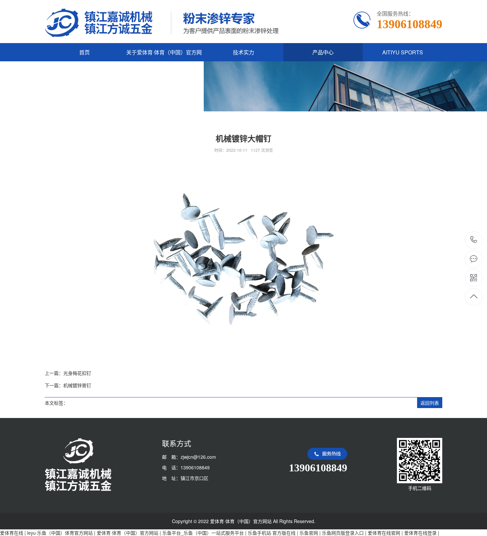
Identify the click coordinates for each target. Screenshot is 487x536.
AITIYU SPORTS (402, 52)
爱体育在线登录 (420, 532)
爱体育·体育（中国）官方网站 (127, 532)
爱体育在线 (11, 532)
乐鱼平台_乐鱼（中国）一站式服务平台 (203, 532)
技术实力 (243, 52)
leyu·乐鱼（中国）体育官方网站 (60, 532)
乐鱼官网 (308, 532)
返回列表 (429, 402)
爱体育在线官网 (384, 532)
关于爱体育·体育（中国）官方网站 (164, 61)
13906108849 (474, 240)
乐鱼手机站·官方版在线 (272, 532)
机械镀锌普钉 (77, 385)
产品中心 (323, 52)
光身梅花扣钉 (77, 373)
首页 (84, 52)
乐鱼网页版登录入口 (343, 532)
